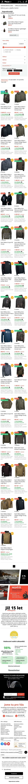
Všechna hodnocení (14, 666)
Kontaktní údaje (18, 727)
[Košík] (26, 2)
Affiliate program (18, 732)
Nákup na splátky (5, 734)
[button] (23, 2)
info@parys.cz (9, 716)
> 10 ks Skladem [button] (5, 114)
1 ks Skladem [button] (4, 251)
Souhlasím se (8, 697)
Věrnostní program (5, 731)
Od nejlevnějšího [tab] (12, 79)
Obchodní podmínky (5, 724)
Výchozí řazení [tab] (4, 79)
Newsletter (16, 725)
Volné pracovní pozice (19, 731)
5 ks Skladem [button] (17, 182)
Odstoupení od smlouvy (6, 725)
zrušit (14, 698)
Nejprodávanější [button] (7, 11)
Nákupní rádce (4, 732)
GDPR (15, 728)
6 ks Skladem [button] (17, 251)
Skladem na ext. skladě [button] (6, 554)
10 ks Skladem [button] (4, 319)
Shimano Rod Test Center (20, 735)
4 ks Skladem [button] (4, 421)
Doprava (3, 728)
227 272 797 (21, 715)
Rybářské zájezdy (18, 734)
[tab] (14, 40)
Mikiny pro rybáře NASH (21, 5)
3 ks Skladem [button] (17, 387)
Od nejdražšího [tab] (20, 79)
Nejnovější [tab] (3, 82)
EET (15, 729)
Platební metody (5, 729)
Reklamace (3, 727)
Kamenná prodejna (18, 724)
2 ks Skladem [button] (4, 521)
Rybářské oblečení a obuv (7, 5)
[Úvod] (8, 1)
